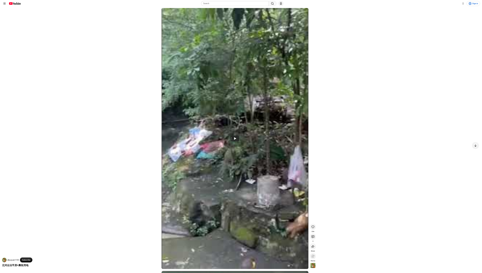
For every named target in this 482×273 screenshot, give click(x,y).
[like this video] (313, 227)
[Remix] (313, 256)
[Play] (235, 138)
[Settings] (463, 3)
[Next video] (475, 145)
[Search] (272, 3)
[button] (4, 260)
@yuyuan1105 (13, 260)
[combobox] (235, 3)
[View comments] (313, 237)
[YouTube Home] (14, 3)
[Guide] (4, 3)
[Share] (313, 246)
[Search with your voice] (280, 3)
